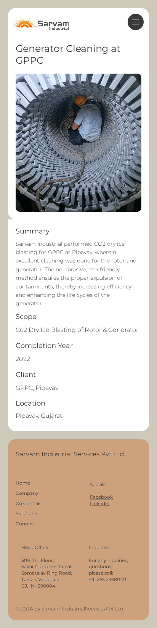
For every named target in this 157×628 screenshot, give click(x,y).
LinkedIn (100, 503)
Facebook (101, 497)
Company (27, 493)
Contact (25, 524)
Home (23, 483)
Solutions (26, 513)
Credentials (29, 503)
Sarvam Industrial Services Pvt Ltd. (71, 454)
